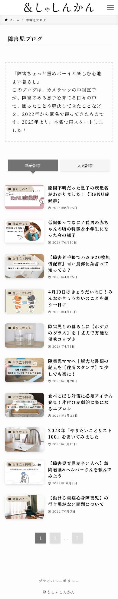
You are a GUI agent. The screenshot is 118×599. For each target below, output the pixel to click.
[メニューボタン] (110, 7)
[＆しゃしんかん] (59, 7)
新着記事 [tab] (33, 165)
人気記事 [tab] (85, 165)
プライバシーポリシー (59, 580)
